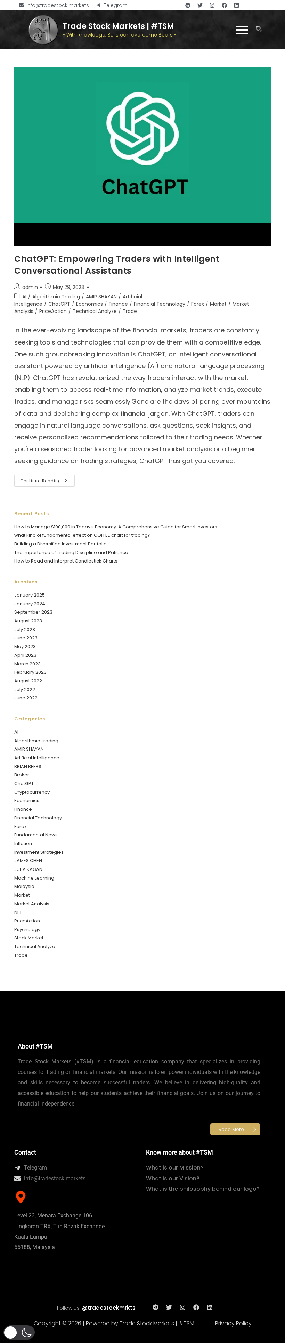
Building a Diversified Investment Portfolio (60, 544)
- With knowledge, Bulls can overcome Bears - (120, 34)
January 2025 (29, 595)
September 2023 (33, 612)
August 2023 (28, 620)
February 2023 (30, 672)
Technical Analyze (95, 311)
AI (24, 296)
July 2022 (24, 689)
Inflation (23, 843)
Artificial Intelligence (36, 757)
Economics (89, 303)
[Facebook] (224, 5)
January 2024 (29, 603)
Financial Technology (159, 303)
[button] (259, 30)
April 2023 (25, 655)
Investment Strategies (39, 852)
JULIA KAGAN (28, 869)
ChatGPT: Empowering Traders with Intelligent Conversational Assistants (116, 264)
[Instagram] (212, 5)
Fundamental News (36, 835)
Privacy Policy (233, 1323)
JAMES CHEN (28, 860)
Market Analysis (31, 903)
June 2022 (26, 698)
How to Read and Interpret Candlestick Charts (65, 561)
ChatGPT (59, 303)
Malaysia (24, 886)
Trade (130, 311)
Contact (25, 1152)
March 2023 (27, 664)
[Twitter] (200, 5)
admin (30, 287)
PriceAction (53, 311)
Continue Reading (47, 479)
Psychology (27, 929)
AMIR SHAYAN (101, 296)
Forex (197, 303)
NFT (18, 912)
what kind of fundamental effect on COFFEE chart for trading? (82, 535)
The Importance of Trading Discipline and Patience (71, 552)
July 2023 (24, 629)
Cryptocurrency (32, 792)
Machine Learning (34, 878)
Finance (118, 303)
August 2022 (28, 681)
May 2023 (25, 646)
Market (218, 303)
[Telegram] (187, 5)
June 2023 (26, 637)
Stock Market (28, 938)
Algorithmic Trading (56, 296)
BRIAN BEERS (27, 766)
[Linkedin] (236, 5)
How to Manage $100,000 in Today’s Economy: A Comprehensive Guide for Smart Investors (115, 527)
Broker (21, 774)
